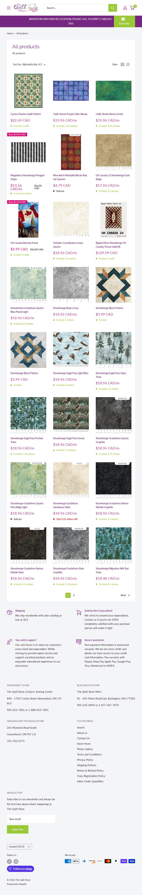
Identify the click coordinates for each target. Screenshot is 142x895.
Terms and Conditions (89, 754)
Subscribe (124, 23)
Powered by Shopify (17, 884)
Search (81, 727)
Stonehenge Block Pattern (109, 307)
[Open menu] (8, 8)
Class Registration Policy (91, 775)
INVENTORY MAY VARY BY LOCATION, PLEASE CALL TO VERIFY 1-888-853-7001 (70, 21)
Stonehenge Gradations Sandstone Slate (65, 505)
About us (82, 732)
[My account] (125, 8)
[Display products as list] (128, 64)
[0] (132, 8)
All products (22, 33)
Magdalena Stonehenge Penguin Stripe (28, 177)
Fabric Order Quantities (90, 781)
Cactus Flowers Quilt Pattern (26, 114)
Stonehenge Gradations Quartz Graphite (112, 440)
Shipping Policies (86, 765)
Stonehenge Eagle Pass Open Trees (111, 375)
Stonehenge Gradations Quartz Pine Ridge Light (27, 505)
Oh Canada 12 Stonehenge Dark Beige (113, 177)
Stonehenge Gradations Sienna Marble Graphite (112, 505)
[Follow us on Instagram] (16, 861)
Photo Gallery (85, 749)
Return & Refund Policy (90, 770)
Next (123, 595)
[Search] (112, 8)
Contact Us (83, 738)
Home (10, 33)
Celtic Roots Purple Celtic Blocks (70, 114)
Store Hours (84, 743)
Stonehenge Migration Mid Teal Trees (112, 570)
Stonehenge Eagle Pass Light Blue (70, 373)
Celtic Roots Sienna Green (109, 114)
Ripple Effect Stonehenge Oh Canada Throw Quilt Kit (111, 244)
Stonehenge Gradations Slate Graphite (68, 570)
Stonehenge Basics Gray (65, 307)
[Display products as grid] (122, 64)
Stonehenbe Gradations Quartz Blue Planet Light (27, 309)
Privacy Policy (85, 759)
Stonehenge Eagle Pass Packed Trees (27, 440)
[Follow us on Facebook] (9, 861)
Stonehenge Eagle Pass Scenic (69, 438)
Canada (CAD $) (16, 846)
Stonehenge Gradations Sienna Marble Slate (27, 570)
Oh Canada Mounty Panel (24, 242)
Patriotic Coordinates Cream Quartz (68, 244)
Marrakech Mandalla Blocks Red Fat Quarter (70, 177)
